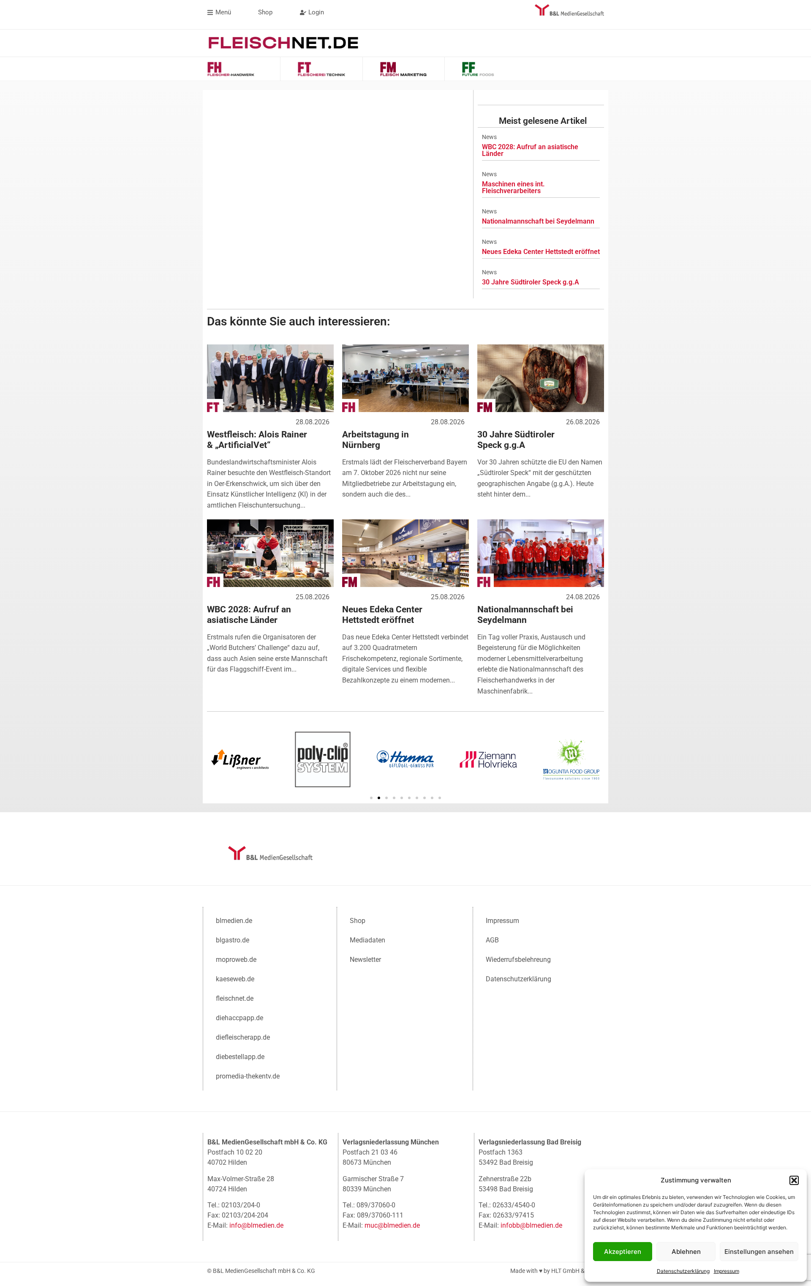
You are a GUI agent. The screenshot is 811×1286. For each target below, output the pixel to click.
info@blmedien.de (256, 1225)
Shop (357, 921)
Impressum (726, 1271)
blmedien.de (234, 921)
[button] (794, 1180)
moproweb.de (236, 960)
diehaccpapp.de (239, 1018)
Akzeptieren (622, 1252)
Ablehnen (686, 1252)
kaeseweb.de (235, 979)
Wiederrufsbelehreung (518, 960)
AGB (492, 940)
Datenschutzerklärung (683, 1271)
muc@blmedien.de (392, 1225)
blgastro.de (232, 940)
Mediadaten (367, 940)
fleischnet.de (234, 998)
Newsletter (365, 960)
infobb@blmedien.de (531, 1225)
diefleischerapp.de (243, 1037)
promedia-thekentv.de (248, 1076)
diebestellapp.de (240, 1057)
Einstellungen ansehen (759, 1252)
